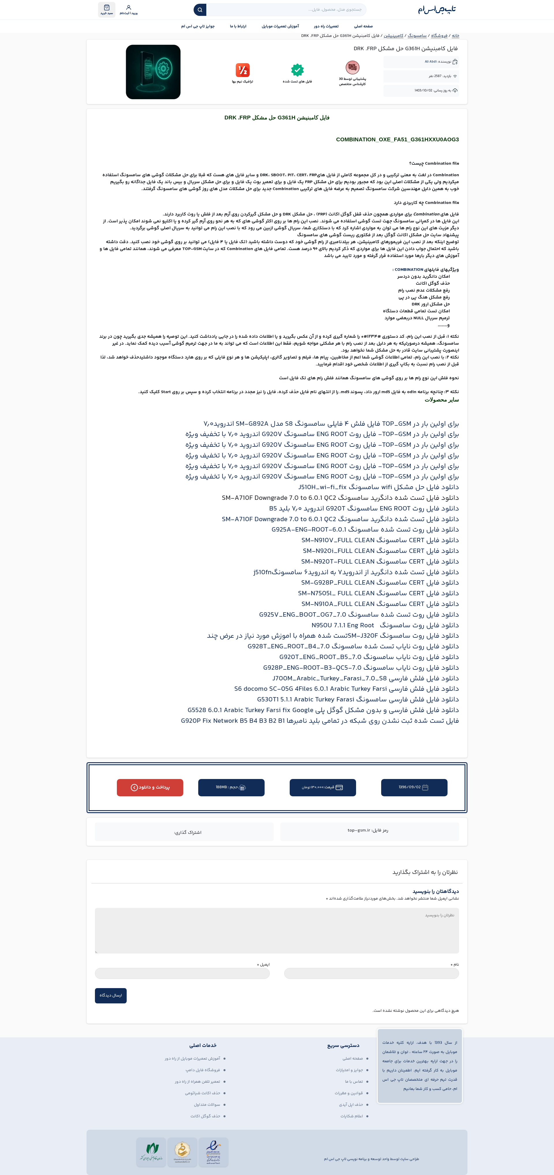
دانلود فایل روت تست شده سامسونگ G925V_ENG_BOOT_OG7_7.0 (359, 615)
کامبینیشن (393, 36)
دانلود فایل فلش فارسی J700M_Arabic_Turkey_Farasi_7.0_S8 (365, 678)
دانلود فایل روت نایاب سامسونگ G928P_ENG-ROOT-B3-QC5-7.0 (361, 668)
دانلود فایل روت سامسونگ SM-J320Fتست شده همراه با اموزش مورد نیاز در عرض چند (333, 636)
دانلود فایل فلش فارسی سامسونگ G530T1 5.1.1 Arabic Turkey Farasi (358, 700)
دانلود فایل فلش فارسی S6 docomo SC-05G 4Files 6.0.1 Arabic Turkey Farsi (346, 689)
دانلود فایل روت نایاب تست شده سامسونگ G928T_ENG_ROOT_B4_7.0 (353, 646)
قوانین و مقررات (349, 1093)
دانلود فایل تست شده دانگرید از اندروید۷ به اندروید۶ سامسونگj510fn (356, 572)
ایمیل (263, 965)
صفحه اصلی (363, 26)
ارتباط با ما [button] (238, 26)
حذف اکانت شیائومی (202, 1093)
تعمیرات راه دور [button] (326, 26)
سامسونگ (417, 36)
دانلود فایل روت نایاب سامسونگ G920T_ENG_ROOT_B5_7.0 (369, 657)
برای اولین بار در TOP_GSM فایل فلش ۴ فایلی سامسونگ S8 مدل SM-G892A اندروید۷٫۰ (331, 424)
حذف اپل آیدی (351, 1105)
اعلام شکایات (351, 1116)
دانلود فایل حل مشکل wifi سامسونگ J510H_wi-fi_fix (378, 487)
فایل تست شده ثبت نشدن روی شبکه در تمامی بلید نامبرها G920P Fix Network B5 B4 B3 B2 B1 (320, 721)
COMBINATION (409, 269)
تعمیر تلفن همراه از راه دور (197, 1082)
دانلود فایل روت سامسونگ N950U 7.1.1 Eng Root (385, 625)
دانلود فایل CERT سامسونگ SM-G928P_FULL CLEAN (380, 583)
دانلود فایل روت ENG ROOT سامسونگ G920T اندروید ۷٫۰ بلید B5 (364, 509)
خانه (455, 36)
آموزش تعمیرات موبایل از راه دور (192, 1059)
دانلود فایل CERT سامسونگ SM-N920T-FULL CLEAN (380, 562)
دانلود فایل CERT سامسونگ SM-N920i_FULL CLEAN (381, 551)
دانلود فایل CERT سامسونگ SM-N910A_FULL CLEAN (380, 604)
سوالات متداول (207, 1105)
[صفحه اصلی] (437, 10)
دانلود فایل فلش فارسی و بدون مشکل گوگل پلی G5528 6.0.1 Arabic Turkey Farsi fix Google (323, 710)
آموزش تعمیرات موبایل (280, 26)
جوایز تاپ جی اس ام (198, 26)
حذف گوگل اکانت (205, 1116)
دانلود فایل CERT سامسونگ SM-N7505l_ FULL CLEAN (378, 593)
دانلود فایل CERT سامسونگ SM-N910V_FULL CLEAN (380, 540)
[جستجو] (200, 9)
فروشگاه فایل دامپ (203, 1070)
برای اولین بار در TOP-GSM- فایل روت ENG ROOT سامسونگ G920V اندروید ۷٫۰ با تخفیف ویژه (322, 434)
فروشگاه (439, 36)
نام (454, 965)
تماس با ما (354, 1082)
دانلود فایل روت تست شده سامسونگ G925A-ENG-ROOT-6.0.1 (365, 530)
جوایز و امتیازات (349, 1070)
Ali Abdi (431, 62)
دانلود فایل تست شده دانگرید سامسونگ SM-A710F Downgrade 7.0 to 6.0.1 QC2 (340, 519)
